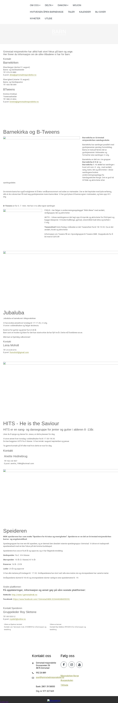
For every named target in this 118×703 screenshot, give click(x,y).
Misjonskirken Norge (70, 676)
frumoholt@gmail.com (19, 352)
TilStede (64, 685)
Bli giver (100, 12)
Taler (71, 12)
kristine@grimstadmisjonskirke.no (24, 102)
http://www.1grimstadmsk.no (24, 595)
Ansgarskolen (67, 680)
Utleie (48, 18)
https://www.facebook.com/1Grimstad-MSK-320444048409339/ (41, 599)
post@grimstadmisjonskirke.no (50, 677)
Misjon (77, 5)
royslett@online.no (18, 619)
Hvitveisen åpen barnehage (46, 12)
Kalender (85, 12)
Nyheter (35, 18)
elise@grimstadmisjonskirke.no (23, 75)
